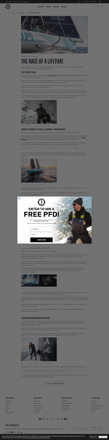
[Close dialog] (19, 198)
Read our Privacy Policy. (44, 437)
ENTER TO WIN (41, 240)
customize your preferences (31, 437)
